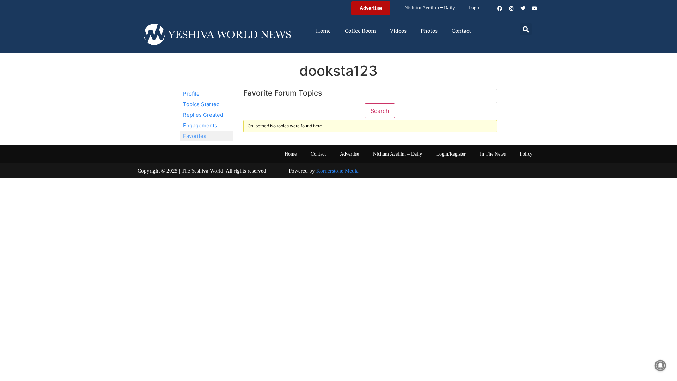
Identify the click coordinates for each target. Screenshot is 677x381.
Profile (191, 93)
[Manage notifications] (660, 365)
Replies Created (203, 114)
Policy (526, 154)
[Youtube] (534, 8)
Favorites (194, 136)
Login (475, 8)
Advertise (349, 154)
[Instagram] (511, 8)
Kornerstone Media (337, 171)
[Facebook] (500, 8)
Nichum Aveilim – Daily (429, 8)
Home (323, 31)
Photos (429, 31)
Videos (398, 31)
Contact (461, 31)
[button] (526, 29)
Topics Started (201, 104)
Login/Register (451, 154)
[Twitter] (523, 8)
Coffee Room (360, 31)
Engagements (200, 125)
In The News (493, 154)
